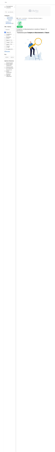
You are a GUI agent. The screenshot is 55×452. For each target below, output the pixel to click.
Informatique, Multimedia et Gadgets (10, 19)
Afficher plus (7, 51)
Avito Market (24, 18)
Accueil (19, 18)
